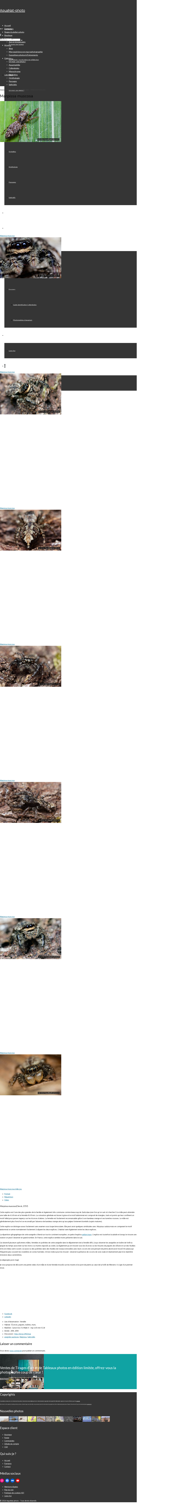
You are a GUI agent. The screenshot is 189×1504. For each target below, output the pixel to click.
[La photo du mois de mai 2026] (23, 1421)
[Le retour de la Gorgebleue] (50, 1421)
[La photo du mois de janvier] (78, 1421)
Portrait (7, 1194)
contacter (78, 1401)
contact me (89, 1404)
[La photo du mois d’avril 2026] (41, 1421)
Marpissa (23, 1337)
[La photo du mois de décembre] (87, 1421)
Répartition (8, 1197)
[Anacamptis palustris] (32, 1421)
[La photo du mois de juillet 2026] (4, 1421)
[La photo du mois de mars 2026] (59, 1421)
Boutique (4, 1379)
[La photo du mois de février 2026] (69, 1421)
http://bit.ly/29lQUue (22, 1334)
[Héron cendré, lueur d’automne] (96, 1421)
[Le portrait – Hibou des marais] (105, 1421)
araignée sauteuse (11, 1337)
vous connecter (16, 1351)
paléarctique (87, 1234)
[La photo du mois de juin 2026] (13, 1421)
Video (6, 1200)
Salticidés (31, 1337)
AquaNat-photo (12, 10)
